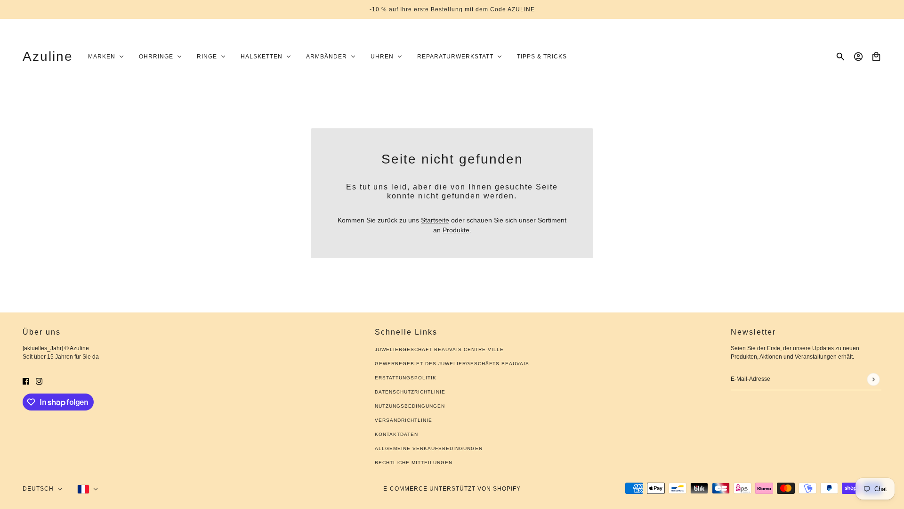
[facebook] (26, 381)
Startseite (435, 220)
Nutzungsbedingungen (410, 406)
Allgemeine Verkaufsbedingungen (429, 448)
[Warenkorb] (876, 56)
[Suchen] (840, 56)
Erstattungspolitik (405, 377)
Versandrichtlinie (403, 420)
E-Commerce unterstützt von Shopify (452, 488)
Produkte (456, 230)
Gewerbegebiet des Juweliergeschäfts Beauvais (452, 363)
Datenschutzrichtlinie (410, 391)
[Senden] (873, 379)
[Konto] (858, 56)
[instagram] (39, 381)
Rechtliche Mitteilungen (413, 462)
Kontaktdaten (396, 434)
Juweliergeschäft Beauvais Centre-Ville (439, 349)
